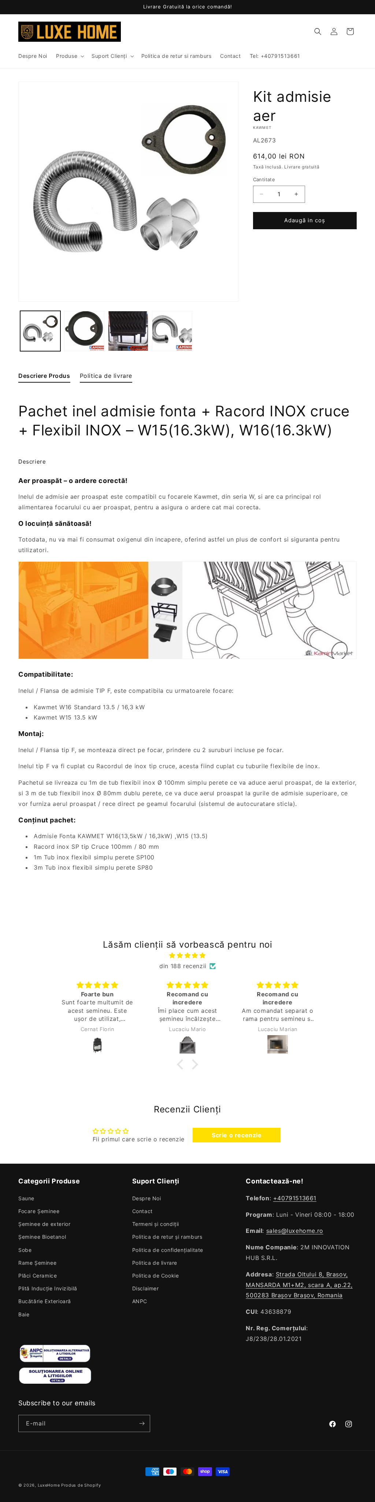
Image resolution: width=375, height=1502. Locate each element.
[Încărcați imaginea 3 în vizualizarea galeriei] (128, 331)
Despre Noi (146, 1198)
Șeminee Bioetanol (42, 1237)
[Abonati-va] (142, 1423)
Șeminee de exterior (44, 1224)
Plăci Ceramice (37, 1275)
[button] (69, 56)
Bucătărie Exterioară (44, 1301)
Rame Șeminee (37, 1263)
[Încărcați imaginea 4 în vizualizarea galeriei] (172, 331)
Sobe (24, 1250)
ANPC (139, 1301)
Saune (26, 1198)
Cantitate (264, 179)
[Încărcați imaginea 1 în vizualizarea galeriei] (40, 331)
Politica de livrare (154, 1263)
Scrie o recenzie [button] (237, 1135)
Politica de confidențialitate (167, 1250)
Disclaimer (145, 1288)
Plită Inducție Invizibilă (47, 1288)
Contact (142, 1211)
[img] (187, 955)
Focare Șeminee (38, 1211)
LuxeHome (49, 1485)
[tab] (44, 377)
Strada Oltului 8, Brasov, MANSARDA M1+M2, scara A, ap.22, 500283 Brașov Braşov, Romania (299, 1285)
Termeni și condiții (155, 1224)
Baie (23, 1314)
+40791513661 (294, 1198)
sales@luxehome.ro (294, 1230)
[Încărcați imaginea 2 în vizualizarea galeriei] (84, 331)
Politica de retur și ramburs (167, 1237)
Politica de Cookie (155, 1275)
